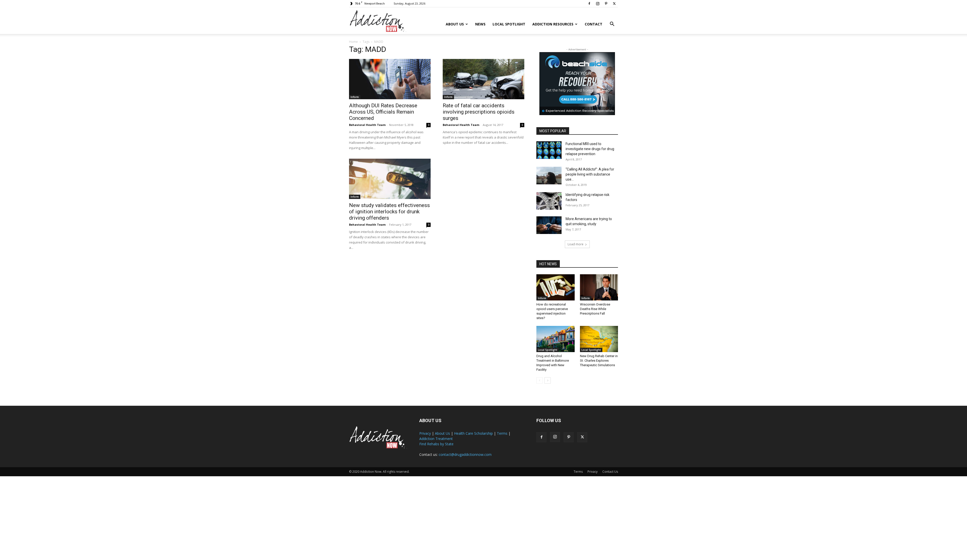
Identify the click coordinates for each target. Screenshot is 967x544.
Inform (355, 97)
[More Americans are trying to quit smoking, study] (549, 225)
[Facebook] (589, 3)
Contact (593, 24)
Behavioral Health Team (367, 125)
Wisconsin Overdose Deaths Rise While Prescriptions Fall (595, 308)
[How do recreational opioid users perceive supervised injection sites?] (555, 287)
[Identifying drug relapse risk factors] (549, 201)
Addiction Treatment (436, 438)
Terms (502, 433)
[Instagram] (597, 3)
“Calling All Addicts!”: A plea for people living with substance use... (590, 174)
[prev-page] (539, 380)
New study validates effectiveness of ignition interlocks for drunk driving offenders (389, 211)
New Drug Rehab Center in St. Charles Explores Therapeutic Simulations (599, 360)
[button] (612, 24)
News (480, 24)
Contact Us (610, 471)
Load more (575, 244)
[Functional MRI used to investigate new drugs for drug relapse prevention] (549, 150)
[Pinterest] (606, 3)
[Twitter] (614, 3)
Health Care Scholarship (473, 433)
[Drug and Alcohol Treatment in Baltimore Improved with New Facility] (555, 339)
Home (353, 42)
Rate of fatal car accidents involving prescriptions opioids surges (478, 112)
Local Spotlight (509, 24)
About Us (455, 24)
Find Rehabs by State (436, 443)
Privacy (425, 433)
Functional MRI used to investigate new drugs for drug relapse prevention (590, 149)
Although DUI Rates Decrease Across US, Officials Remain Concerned (383, 112)
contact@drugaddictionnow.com (465, 454)
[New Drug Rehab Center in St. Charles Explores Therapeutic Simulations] (599, 339)
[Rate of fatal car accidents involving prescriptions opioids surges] (483, 79)
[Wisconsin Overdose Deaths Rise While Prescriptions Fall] (599, 287)
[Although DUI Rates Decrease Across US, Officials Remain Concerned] (390, 79)
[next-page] (547, 380)
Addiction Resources (552, 24)
